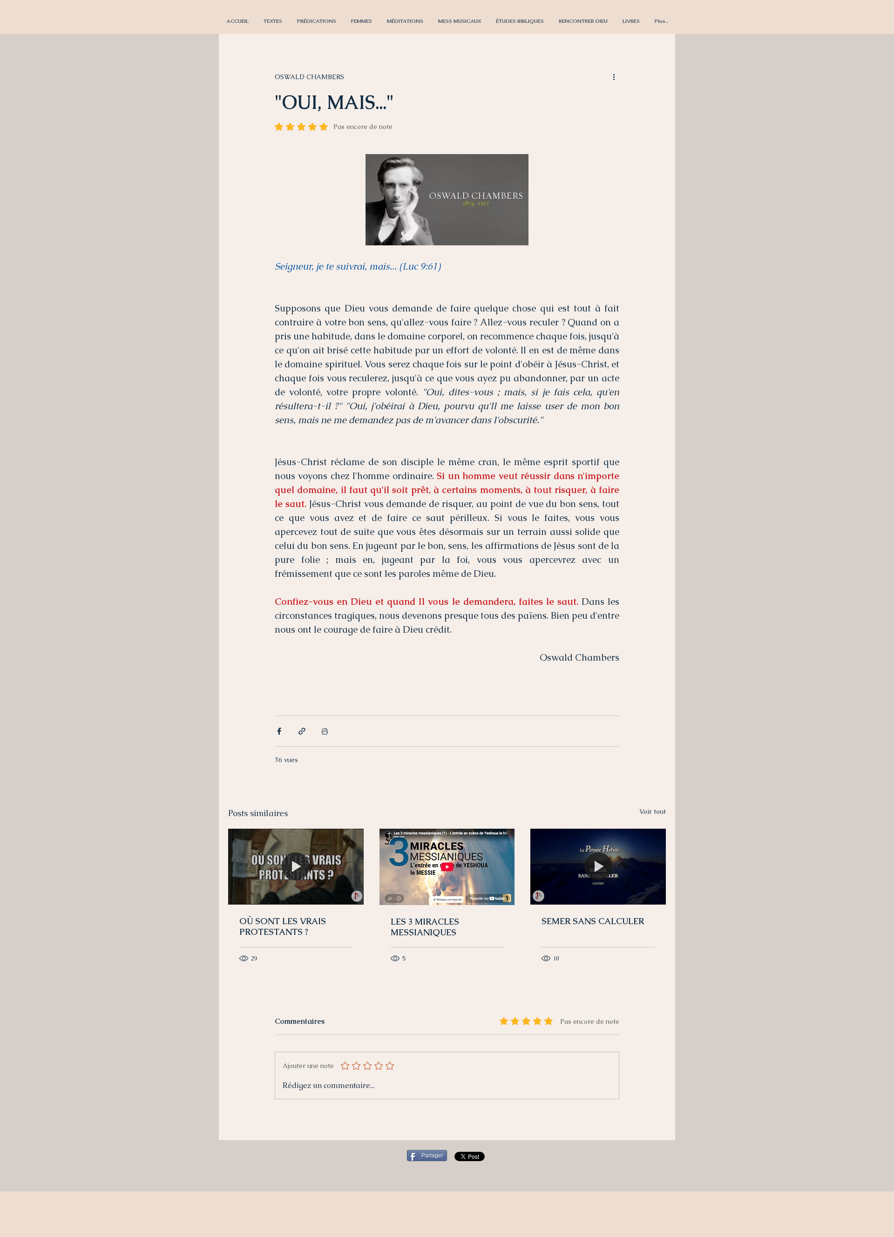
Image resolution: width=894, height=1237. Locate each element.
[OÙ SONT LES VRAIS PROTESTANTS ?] (296, 867)
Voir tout (652, 811)
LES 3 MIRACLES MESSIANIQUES (425, 927)
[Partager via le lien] (302, 731)
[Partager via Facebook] (279, 731)
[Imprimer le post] (324, 731)
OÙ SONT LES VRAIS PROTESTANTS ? (282, 926)
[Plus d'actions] (613, 76)
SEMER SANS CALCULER (593, 921)
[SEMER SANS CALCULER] (598, 867)
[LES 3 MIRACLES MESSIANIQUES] (447, 867)
